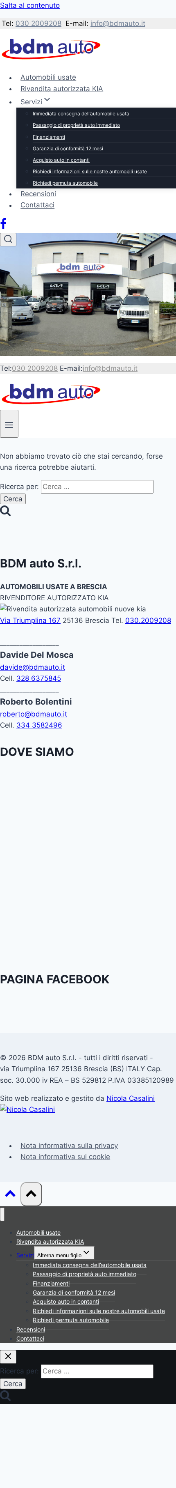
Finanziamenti (49, 137)
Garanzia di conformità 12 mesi (68, 148)
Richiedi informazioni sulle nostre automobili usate (90, 171)
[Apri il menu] (9, 423)
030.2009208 (148, 620)
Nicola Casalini (130, 1098)
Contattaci (37, 205)
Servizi (25, 1254)
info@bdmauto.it (117, 23)
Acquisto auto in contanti (61, 160)
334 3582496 (39, 725)
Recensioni (38, 194)
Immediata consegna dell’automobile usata (81, 113)
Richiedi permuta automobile (65, 183)
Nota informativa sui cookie (65, 1157)
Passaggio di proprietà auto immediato (76, 125)
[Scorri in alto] (10, 1196)
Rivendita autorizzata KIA (61, 89)
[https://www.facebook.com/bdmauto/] (3, 227)
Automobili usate (48, 77)
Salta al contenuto (30, 5)
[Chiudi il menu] (2, 1214)
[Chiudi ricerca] (8, 1357)
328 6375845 (38, 678)
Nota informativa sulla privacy (69, 1145)
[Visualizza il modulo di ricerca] (8, 239)
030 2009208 (38, 23)
